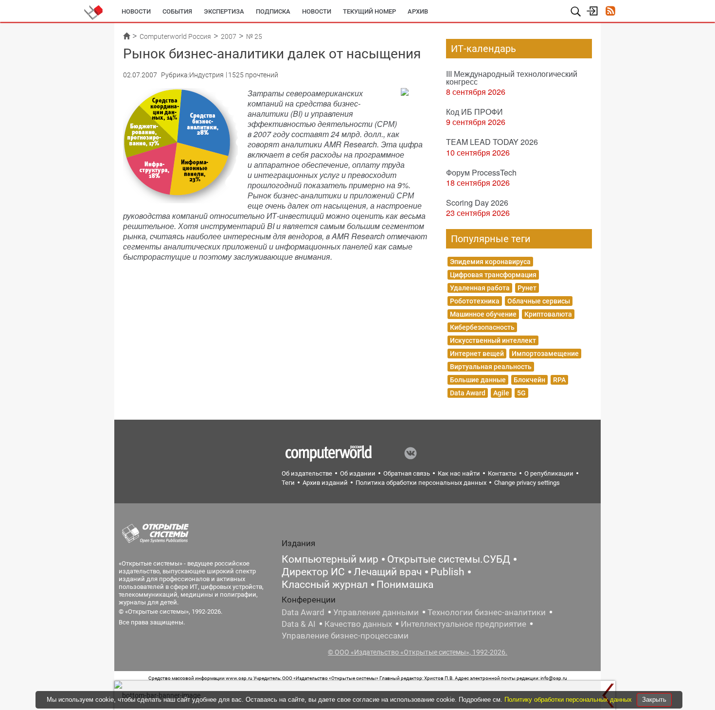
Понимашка (404, 584)
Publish (447, 572)
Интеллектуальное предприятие (463, 624)
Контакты (502, 473)
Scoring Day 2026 (477, 202)
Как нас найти (459, 473)
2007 (228, 36)
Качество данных (358, 624)
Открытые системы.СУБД (448, 559)
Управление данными (376, 612)
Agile (501, 393)
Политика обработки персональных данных (421, 482)
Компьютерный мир (330, 559)
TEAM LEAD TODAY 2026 (492, 141)
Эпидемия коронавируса (490, 262)
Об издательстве (307, 473)
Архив (418, 11)
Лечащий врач (388, 572)
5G (521, 393)
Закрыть (654, 699)
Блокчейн (529, 380)
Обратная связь (406, 473)
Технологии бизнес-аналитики (487, 612)
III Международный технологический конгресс (511, 77)
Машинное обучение (483, 314)
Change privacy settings (527, 482)
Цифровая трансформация (493, 275)
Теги (288, 482)
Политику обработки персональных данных (569, 699)
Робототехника (475, 301)
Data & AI (299, 624)
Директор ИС (313, 572)
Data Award (467, 393)
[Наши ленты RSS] (610, 12)
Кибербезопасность (482, 327)
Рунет (527, 288)
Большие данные (478, 380)
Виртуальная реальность (491, 367)
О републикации (548, 473)
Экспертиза (224, 11)
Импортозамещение (545, 353)
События (177, 11)
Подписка (273, 11)
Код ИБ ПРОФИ (474, 111)
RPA (559, 380)
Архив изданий (325, 482)
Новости (136, 11)
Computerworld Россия (175, 36)
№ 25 (254, 36)
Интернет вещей (477, 353)
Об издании (357, 473)
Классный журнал (325, 584)
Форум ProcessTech (481, 172)
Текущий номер (369, 11)
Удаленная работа (480, 288)
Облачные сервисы (538, 301)
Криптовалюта (548, 314)
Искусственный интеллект (493, 340)
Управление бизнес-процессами (345, 635)
